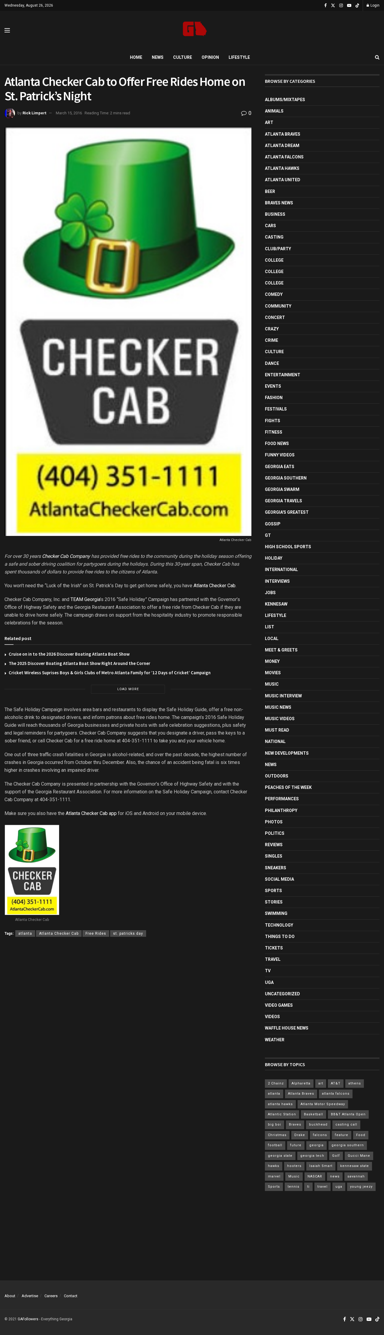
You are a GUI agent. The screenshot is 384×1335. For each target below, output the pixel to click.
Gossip (272, 524)
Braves (295, 1124)
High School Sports (288, 546)
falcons (320, 1135)
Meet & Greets (281, 650)
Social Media (279, 879)
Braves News (279, 202)
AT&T (335, 1083)
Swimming (276, 913)
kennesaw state (354, 1166)
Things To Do (280, 936)
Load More (128, 689)
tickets (274, 948)
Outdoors (276, 776)
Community (278, 306)
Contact (70, 1296)
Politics (274, 833)
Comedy (274, 294)
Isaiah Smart (320, 1166)
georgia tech (312, 1156)
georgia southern (348, 1145)
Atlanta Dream (282, 145)
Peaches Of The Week (288, 787)
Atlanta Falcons (284, 157)
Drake (299, 1135)
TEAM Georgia (85, 599)
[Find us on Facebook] (325, 5)
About (9, 1296)
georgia (316, 1145)
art (320, 1083)
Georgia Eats (279, 466)
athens (354, 1083)
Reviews (274, 844)
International (281, 569)
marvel (274, 1176)
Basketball (313, 1114)
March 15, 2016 (69, 113)
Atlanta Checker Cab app (91, 813)
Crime (271, 340)
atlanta (25, 933)
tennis (293, 1187)
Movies (273, 672)
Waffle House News (286, 1028)
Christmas (277, 1135)
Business (275, 214)
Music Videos (280, 718)
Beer (270, 191)
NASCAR (315, 1176)
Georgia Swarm (282, 489)
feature (341, 1135)
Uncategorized (282, 993)
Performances (282, 798)
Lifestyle (239, 57)
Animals (274, 111)
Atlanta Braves (282, 134)
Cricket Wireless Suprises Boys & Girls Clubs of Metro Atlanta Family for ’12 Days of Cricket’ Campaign (110, 672)
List (269, 626)
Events (273, 386)
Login (375, 5)
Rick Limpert (34, 113)
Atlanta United (282, 179)
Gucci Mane (359, 1156)
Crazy (272, 328)
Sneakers (275, 867)
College (274, 260)
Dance (272, 363)
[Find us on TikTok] (357, 5)
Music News (278, 707)
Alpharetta (301, 1083)
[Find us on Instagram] (341, 5)
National (275, 741)
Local (271, 638)
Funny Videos (280, 455)
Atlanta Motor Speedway (323, 1104)
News (158, 57)
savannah (356, 1176)
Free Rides (96, 933)
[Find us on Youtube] (349, 5)
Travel (272, 959)
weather (274, 1039)
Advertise (30, 1296)
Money (272, 661)
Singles (273, 856)
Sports (273, 890)
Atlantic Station (282, 1114)
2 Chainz (276, 1083)
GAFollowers (28, 1319)
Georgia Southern (286, 478)
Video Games (279, 1005)
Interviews (277, 581)
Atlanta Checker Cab (215, 585)
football (275, 1145)
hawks (273, 1166)
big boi (274, 1124)
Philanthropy (281, 810)
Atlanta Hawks (282, 168)
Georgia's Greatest (287, 512)
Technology (279, 925)
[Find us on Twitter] (333, 5)
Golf (336, 1156)
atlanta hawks (280, 1104)
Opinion (210, 57)
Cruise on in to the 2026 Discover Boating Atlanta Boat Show (69, 654)
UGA (269, 982)
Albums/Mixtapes (285, 99)
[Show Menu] (7, 30)
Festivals (276, 409)
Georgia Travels (283, 500)
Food (360, 1135)
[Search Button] (377, 57)
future (296, 1145)
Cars (270, 225)
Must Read (277, 730)
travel (322, 1187)
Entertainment (282, 374)
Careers (51, 1296)
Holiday (273, 558)
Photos (274, 821)
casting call (346, 1124)
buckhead (318, 1124)
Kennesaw (276, 604)
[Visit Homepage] (195, 30)
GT (268, 535)
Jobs (270, 592)
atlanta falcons (336, 1094)
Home (136, 57)
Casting (274, 237)
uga (338, 1187)
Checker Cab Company (66, 556)
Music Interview (283, 695)
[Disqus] (127, 1029)
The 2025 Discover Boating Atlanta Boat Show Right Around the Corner (79, 663)
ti (308, 1187)
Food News (277, 443)
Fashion (274, 397)
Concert (275, 317)
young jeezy (361, 1187)
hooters (294, 1166)
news (335, 1176)
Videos (272, 1016)
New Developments (287, 753)
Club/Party (278, 248)
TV (268, 970)
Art (269, 122)
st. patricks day (128, 933)
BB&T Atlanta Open (348, 1114)
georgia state (280, 1156)
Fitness (273, 432)
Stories (274, 902)
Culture (182, 57)
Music (272, 684)
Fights (272, 420)
